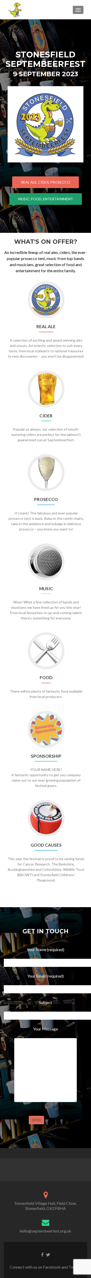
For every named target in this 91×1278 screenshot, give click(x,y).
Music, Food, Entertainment (45, 199)
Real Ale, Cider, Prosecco (45, 182)
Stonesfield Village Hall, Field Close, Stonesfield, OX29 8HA (46, 1206)
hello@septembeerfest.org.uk (45, 1230)
